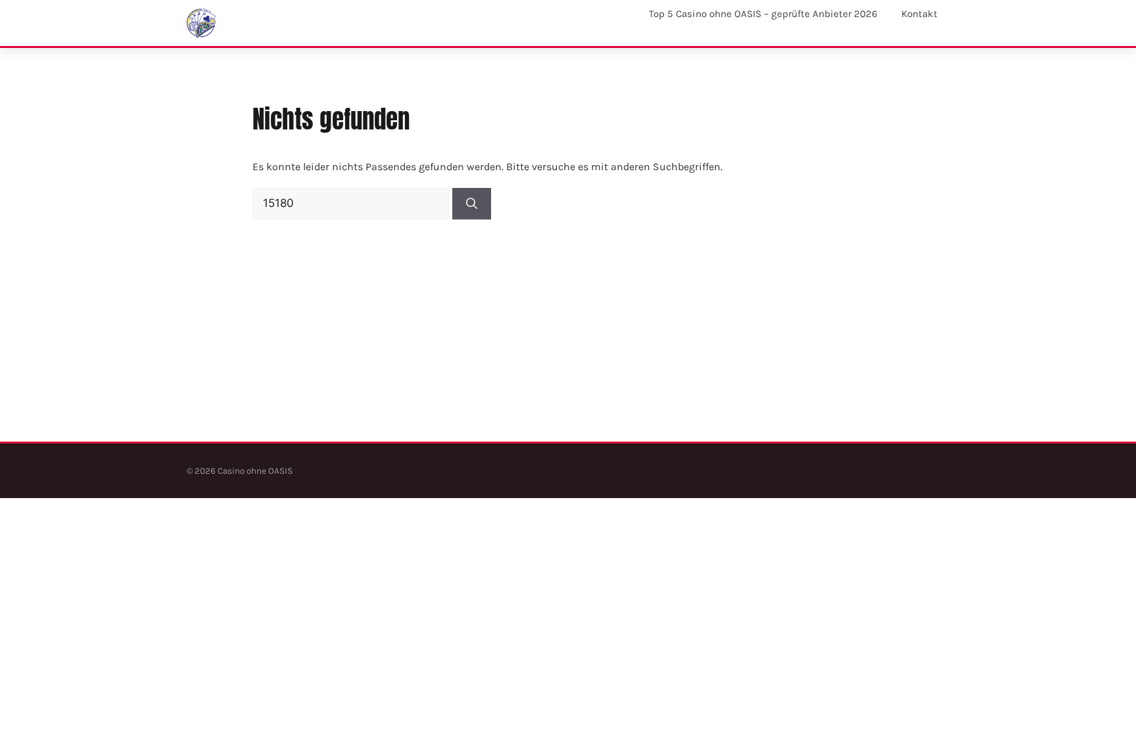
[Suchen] (471, 203)
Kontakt (919, 14)
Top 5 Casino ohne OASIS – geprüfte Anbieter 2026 (763, 14)
